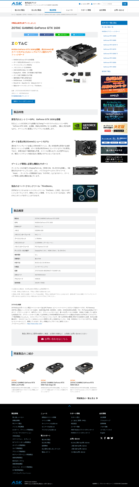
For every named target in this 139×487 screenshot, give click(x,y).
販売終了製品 (106, 71)
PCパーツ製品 (17, 423)
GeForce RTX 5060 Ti (110, 53)
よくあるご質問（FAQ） (79, 420)
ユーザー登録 (75, 426)
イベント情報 (46, 420)
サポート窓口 (96, 4)
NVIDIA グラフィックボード (35, 14)
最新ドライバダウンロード (23, 101)
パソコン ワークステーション (22, 433)
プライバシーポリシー (106, 483)
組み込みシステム (18, 461)
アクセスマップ (105, 420)
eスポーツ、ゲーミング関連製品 (23, 430)
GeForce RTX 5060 (109, 58)
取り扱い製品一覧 (107, 27)
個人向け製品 (20, 10)
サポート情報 (86, 10)
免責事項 (94, 483)
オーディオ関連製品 (19, 445)
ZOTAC (25, 14)
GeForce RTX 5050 (109, 62)
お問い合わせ (119, 10)
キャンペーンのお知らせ (49, 423)
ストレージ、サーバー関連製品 (22, 467)
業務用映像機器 (17, 464)
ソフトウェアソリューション (22, 473)
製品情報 (53, 10)
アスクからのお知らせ (49, 430)
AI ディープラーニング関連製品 (23, 454)
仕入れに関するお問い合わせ (80, 442)
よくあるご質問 (85, 4)
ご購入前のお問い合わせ (79, 446)
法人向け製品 (36, 10)
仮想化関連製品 (17, 457)
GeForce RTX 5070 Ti (110, 45)
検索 (124, 4)
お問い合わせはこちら (56, 339)
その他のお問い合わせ (78, 452)
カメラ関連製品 (17, 448)
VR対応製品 (16, 436)
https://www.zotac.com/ (34, 323)
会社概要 (103, 417)
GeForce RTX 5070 (109, 49)
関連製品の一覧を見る (86, 398)
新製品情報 (16, 420)
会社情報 (102, 10)
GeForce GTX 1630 (50, 14)
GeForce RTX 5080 (109, 40)
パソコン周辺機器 (18, 426)
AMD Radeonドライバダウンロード (82, 430)
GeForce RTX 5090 (109, 36)
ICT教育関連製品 (18, 470)
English (102, 433)
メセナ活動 (103, 426)
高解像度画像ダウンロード (21, 96)
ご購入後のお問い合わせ (79, 449)
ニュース (69, 10)
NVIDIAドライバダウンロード (80, 433)
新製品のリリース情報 (49, 417)
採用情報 (103, 423)
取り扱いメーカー (18, 417)
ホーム (13, 14)
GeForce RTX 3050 (109, 67)
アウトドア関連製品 (19, 451)
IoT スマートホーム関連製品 (22, 442)
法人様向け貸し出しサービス (51, 449)
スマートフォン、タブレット (22, 439)
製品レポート (46, 452)
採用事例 (45, 446)
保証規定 (74, 423)
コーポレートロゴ (106, 430)
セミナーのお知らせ (48, 426)
